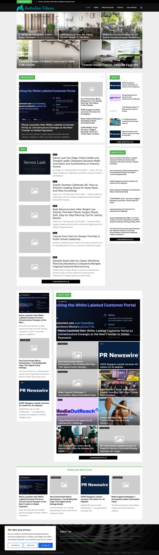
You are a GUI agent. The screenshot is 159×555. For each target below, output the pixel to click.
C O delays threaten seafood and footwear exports (130, 121)
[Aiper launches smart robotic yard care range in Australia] (115, 134)
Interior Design (23, 32)
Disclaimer (107, 553)
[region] (30, 538)
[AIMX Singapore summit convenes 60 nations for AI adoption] (115, 85)
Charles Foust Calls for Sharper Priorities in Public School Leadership (76, 237)
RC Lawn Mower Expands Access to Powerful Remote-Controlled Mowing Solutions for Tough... (118, 448)
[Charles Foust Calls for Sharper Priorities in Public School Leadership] (34, 242)
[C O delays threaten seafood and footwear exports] (115, 122)
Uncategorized (62, 301)
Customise (15, 545)
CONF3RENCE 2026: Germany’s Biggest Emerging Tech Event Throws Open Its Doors (90, 130)
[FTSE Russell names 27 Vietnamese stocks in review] (115, 110)
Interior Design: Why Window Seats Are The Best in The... (78, 36)
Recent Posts (117, 152)
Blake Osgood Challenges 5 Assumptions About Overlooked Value (92, 120)
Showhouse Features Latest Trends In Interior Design (120, 36)
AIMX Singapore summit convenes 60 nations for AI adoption (90, 111)
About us (116, 553)
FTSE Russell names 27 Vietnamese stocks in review (130, 109)
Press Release (108, 7)
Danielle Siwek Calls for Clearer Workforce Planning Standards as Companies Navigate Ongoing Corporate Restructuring (77, 263)
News (96, 7)
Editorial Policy (126, 553)
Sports (120, 7)
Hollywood (132, 7)
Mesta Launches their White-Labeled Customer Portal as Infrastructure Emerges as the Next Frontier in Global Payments (47, 127)
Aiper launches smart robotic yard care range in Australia (130, 133)
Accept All (45, 545)
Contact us (136, 553)
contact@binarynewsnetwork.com (82, 543)
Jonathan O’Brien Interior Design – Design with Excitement (35, 36)
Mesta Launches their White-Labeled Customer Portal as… (58, 2)
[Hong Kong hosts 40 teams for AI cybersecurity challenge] (115, 97)
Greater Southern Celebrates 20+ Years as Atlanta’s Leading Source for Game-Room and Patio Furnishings (75, 188)
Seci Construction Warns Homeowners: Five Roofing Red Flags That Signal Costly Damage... (91, 101)
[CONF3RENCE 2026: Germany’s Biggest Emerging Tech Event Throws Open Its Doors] (119, 383)
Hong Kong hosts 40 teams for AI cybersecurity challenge (131, 97)
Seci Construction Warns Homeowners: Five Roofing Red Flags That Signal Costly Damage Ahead (124, 172)
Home (88, 7)
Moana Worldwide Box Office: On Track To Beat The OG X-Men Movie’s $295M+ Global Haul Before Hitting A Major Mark (125, 220)
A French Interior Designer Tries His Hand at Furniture (109, 63)
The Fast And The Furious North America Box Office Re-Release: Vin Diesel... (76, 448)
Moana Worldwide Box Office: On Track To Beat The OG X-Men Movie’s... (116, 420)
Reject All (30, 545)
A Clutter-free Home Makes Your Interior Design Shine (46, 63)
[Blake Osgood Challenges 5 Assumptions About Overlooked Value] (77, 383)
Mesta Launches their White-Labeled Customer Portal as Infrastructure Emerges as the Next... (32, 319)
